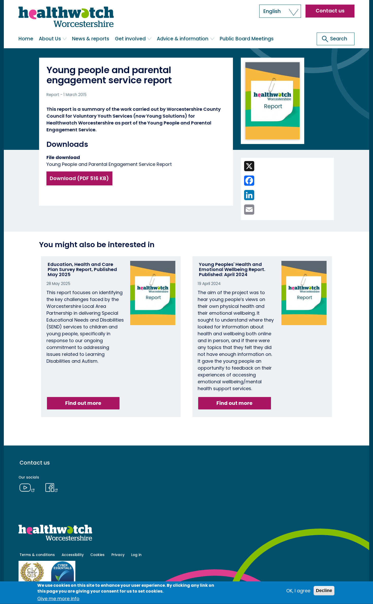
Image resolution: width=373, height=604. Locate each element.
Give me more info (58, 599)
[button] (280, 11)
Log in (136, 554)
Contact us (330, 10)
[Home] (66, 18)
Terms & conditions (37, 554)
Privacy (118, 554)
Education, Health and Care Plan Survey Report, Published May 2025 (82, 269)
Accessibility (73, 554)
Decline (324, 590)
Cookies (97, 554)
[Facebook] (51, 487)
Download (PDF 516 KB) (79, 178)
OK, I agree (298, 590)
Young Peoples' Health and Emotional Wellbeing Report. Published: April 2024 (232, 269)
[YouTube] (28, 487)
